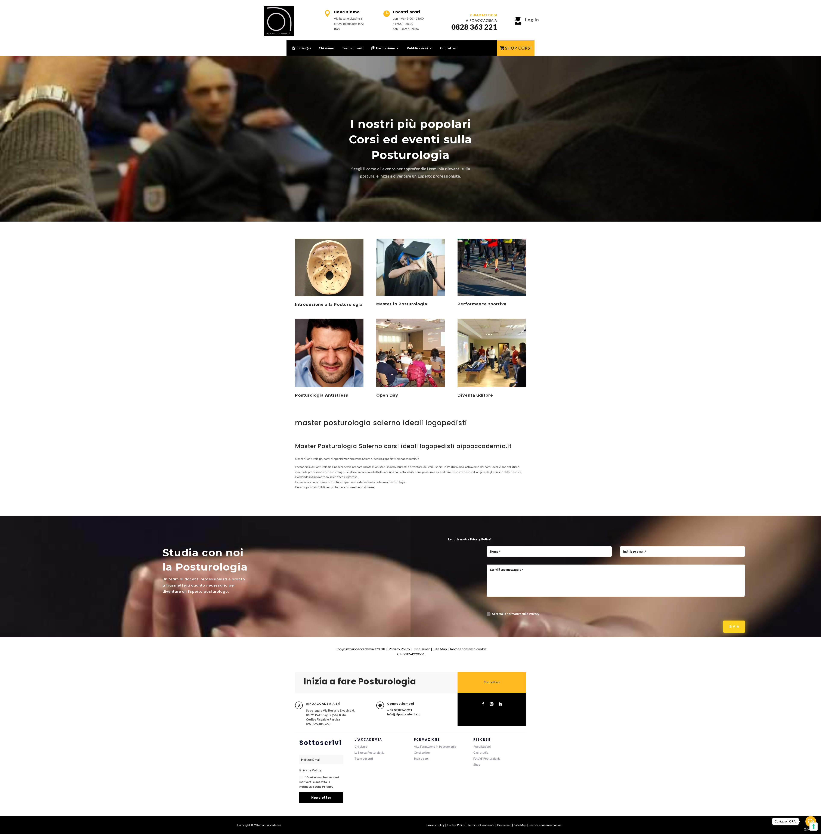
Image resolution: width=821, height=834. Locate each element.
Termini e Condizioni (480, 825)
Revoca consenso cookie (468, 649)
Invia (734, 626)
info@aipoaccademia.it (403, 714)
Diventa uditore (475, 395)
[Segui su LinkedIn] (500, 704)
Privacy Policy (399, 649)
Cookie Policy (456, 825)
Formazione (385, 48)
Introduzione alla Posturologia (329, 304)
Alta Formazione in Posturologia (435, 746)
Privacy (327, 786)
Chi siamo (326, 48)
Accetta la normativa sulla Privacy (515, 614)
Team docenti (352, 48)
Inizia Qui (303, 48)
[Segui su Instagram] (491, 704)
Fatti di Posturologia (486, 758)
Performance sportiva (482, 304)
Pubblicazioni (417, 48)
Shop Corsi (518, 48)
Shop (476, 764)
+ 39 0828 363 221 (399, 710)
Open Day (387, 395)
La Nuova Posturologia (369, 752)
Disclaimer (422, 649)
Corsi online (422, 752)
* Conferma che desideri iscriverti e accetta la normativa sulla (319, 782)
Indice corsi (421, 758)
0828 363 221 (474, 26)
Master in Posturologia (401, 304)
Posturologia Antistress (321, 395)
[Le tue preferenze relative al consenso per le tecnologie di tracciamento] (813, 826)
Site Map (440, 649)
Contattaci (448, 48)
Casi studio (480, 752)
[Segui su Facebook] (483, 704)
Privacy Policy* (481, 539)
